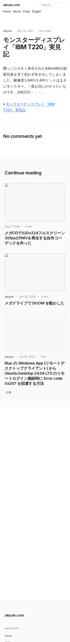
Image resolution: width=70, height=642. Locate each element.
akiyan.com (11, 5)
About (17, 11)
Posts (26, 11)
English (36, 11)
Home (7, 11)
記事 (8, 392)
